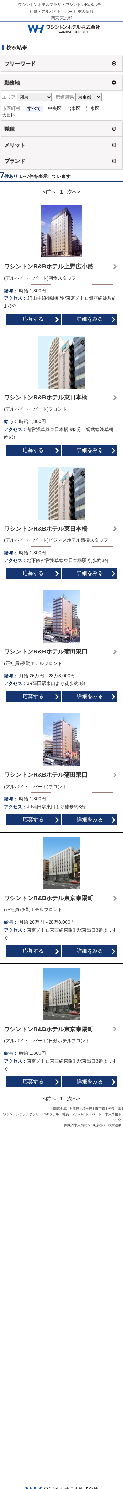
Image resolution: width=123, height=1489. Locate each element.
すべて (34, 108)
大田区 (9, 115)
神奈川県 (114, 1108)
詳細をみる (90, 319)
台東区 (74, 108)
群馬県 (74, 1108)
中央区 (55, 108)
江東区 (93, 108)
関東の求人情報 (76, 1125)
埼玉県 (87, 1108)
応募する (33, 319)
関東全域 (60, 1108)
